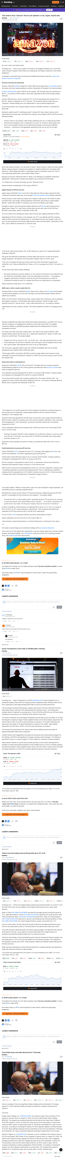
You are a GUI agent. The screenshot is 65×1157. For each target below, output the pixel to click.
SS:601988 (23, 912)
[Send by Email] (16, 586)
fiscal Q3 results (52, 367)
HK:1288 (26, 914)
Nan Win (10, 635)
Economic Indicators (44, 6)
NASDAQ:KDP (21, 1134)
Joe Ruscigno (8, 614)
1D (4, 148)
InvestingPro (28, 533)
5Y (18, 148)
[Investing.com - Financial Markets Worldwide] (9, 2)
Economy (53, 6)
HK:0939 (22, 917)
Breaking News (6, 6)
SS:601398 (13, 921)
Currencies (15, 6)
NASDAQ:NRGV (26, 1116)
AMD (27, 291)
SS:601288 (34, 914)
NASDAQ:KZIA (38, 700)
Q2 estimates (53, 86)
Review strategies (25, 136)
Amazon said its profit (9, 91)
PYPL (16, 451)
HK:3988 (15, 912)
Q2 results (50, 291)
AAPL (20, 193)
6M (12, 148)
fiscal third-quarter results (41, 195)
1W (7, 148)
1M (9, 148)
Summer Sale (13, 535)
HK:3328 (5, 919)
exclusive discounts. (48, 528)
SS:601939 (30, 917)
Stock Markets (33, 6)
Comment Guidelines (7, 611)
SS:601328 (13, 919)
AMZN (17, 86)
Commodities (23, 6)
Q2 (53, 451)
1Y (15, 148)
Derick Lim (8, 625)
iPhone (43, 206)
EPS (13, 514)
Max (21, 148)
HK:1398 (5, 921)
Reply (5, 621)
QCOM (18, 365)
